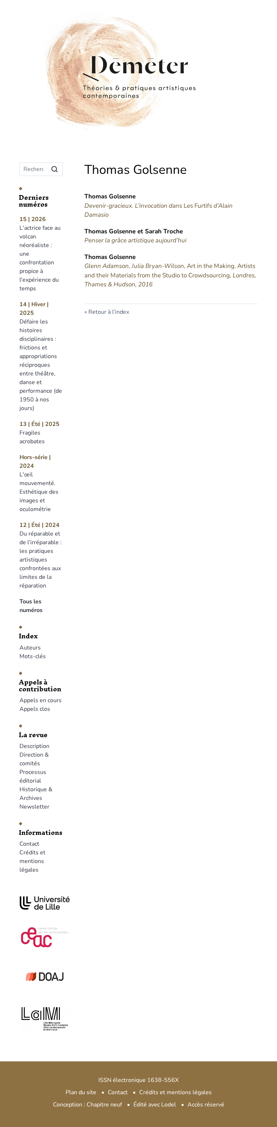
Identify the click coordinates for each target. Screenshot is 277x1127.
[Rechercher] (54, 169)
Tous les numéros (31, 606)
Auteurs (30, 648)
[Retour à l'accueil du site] (138, 54)
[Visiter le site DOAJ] (41, 977)
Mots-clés (32, 656)
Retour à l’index (108, 312)
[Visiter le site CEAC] (41, 936)
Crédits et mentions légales (32, 861)
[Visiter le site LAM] (41, 1019)
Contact (29, 844)
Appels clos (34, 709)
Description (34, 746)
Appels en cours (40, 700)
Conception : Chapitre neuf (87, 1105)
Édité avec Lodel (154, 1105)
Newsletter (34, 807)
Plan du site (81, 1092)
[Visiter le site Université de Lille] (41, 903)
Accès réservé (206, 1105)
